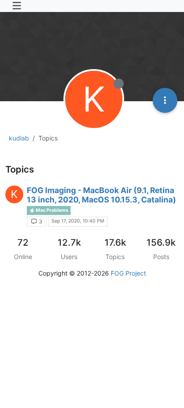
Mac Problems (51, 210)
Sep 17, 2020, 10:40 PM (77, 221)
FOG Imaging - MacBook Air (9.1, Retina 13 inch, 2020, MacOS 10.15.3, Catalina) (101, 194)
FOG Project (128, 273)
